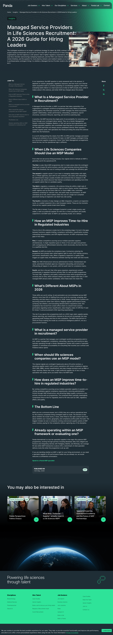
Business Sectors (62, 602)
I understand (106, 630)
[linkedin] (103, 94)
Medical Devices (12, 602)
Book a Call (61, 615)
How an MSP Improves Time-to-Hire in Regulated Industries (19, 95)
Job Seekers (32, 5)
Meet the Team (87, 599)
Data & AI (10, 608)
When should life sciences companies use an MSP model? (18, 110)
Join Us (85, 606)
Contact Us (86, 609)
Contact (107, 5)
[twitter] (103, 90)
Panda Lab (95, 5)
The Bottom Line (13, 120)
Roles (59, 608)
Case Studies (36, 598)
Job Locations (62, 605)
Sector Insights (36, 602)
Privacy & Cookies (72, 633)
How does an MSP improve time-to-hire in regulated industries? (19, 115)
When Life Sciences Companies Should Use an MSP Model (18, 90)
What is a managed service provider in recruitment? (19, 105)
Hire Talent (46, 5)
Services (74, 5)
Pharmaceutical (11, 605)
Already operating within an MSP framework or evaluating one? (18, 124)
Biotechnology (11, 598)
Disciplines (11, 595)
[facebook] (103, 85)
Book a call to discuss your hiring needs (43, 605)
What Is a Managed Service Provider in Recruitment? (17, 85)
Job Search (61, 598)
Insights (15, 12)
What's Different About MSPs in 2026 (18, 100)
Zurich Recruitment (37, 612)
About (84, 5)
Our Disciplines (60, 5)
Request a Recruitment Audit (40, 608)
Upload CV (61, 612)
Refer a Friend (62, 618)
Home (9, 12)
